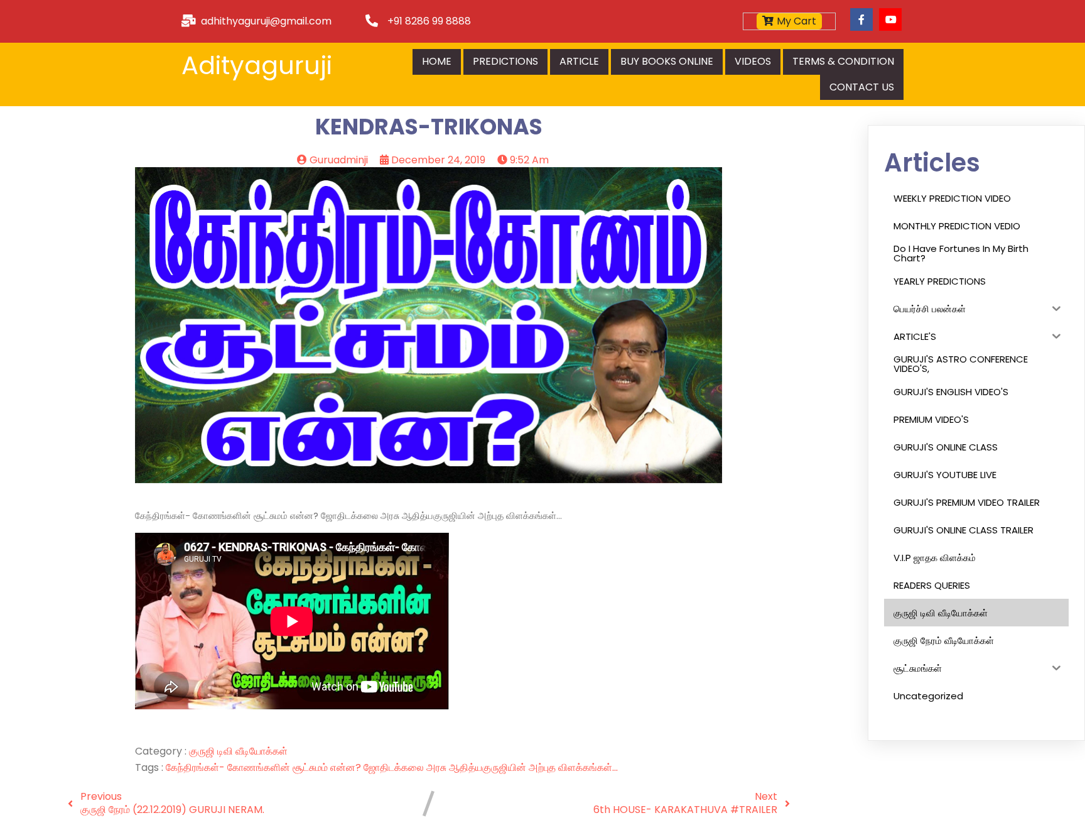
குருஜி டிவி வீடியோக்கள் (238, 751)
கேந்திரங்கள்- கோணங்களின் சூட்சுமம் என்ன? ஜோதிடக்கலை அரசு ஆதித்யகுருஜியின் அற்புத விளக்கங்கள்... (392, 767)
